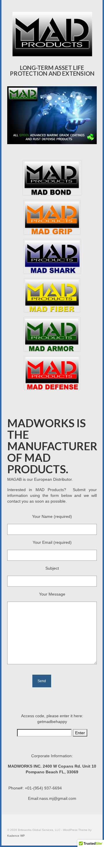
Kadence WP (16, 835)
